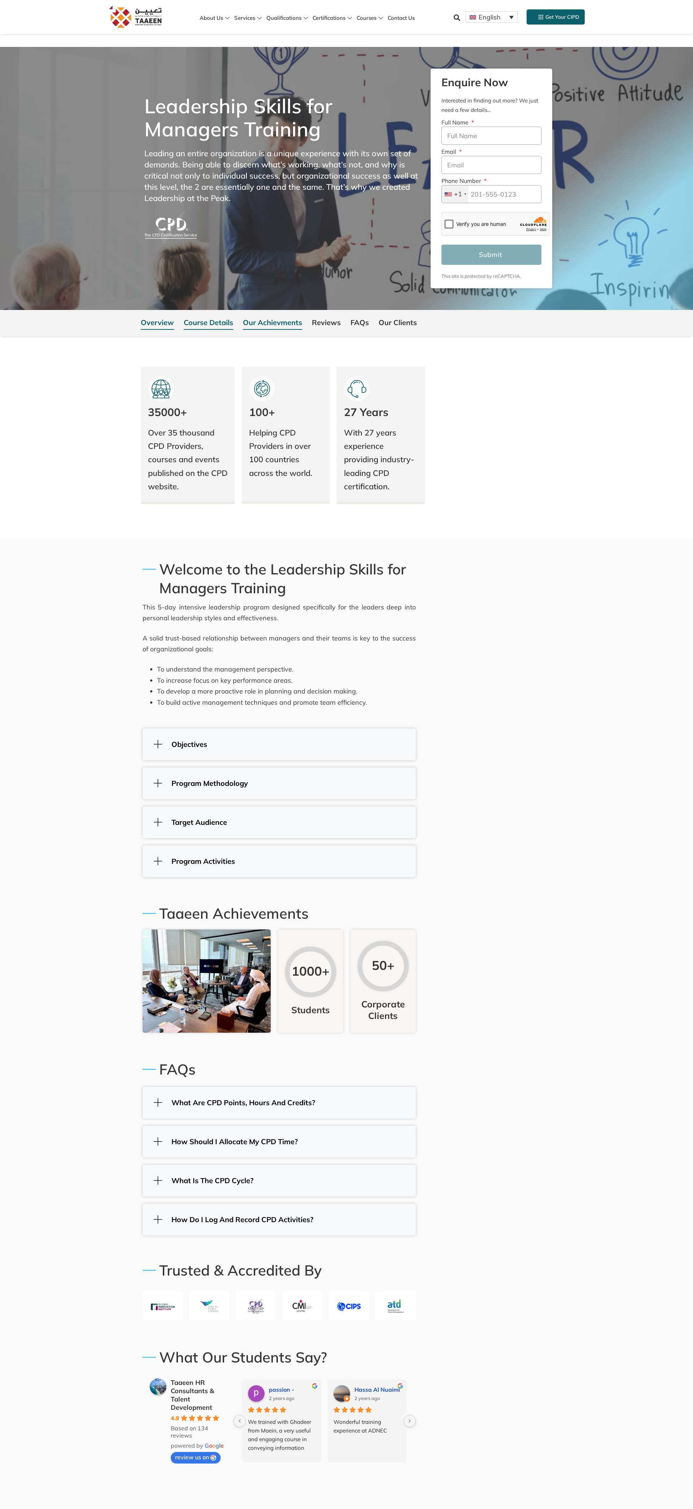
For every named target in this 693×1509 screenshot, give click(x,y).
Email (449, 151)
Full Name (455, 122)
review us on (192, 1457)
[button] (456, 17)
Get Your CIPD (562, 17)
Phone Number (462, 180)
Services (244, 17)
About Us (211, 17)
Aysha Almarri (374, 1389)
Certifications (329, 17)
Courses (366, 17)
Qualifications (283, 17)
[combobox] (455, 194)
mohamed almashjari (292, 1389)
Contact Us (401, 17)
